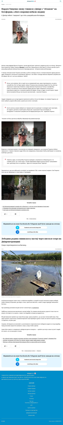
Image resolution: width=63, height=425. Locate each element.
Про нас (31, 401)
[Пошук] (60, 1)
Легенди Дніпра (31, 393)
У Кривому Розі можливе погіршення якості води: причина (19, 208)
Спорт (31, 396)
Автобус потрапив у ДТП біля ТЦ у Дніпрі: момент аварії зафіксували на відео (24, 340)
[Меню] (2, 1)
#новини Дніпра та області (30, 350)
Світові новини (31, 391)
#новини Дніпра (33, 218)
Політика (31, 398)
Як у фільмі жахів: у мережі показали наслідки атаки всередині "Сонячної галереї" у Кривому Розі (29, 338)
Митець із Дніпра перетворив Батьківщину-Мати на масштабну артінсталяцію (24, 342)
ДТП (31, 405)
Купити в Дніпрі (31, 407)
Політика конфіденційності (31, 402)
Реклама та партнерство (31, 410)
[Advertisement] (29, 54)
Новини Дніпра (31, 386)
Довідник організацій (31, 412)
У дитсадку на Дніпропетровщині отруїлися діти (16, 210)
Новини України (31, 388)
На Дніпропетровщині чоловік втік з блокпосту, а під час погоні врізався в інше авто (26, 206)
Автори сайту (31, 415)
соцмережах (35, 307)
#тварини (39, 350)
